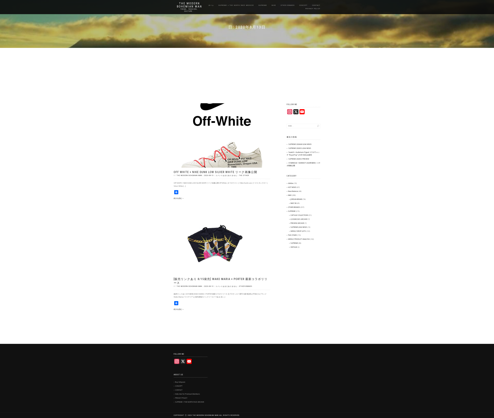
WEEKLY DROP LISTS (298, 231)
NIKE (274, 5)
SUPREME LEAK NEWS (298, 227)
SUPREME (263, 5)
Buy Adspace (180, 382)
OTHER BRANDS (288, 5)
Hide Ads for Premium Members (187, 394)
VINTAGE (293, 247)
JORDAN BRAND (296, 199)
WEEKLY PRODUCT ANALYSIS (299, 239)
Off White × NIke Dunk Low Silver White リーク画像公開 (215, 172)
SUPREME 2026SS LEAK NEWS (299, 148)
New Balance (293, 191)
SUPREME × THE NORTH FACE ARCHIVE (236, 5)
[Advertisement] (247, 67)
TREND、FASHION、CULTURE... (189, 10)
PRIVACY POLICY (312, 9)
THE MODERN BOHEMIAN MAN (189, 5)
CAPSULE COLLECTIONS (299, 215)
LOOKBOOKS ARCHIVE (298, 219)
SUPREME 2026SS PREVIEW (298, 159)
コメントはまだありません (226, 175)
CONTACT (316, 5)
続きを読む (178, 198)
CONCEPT (303, 5)
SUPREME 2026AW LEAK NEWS (300, 144)
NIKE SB (293, 203)
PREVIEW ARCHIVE (297, 223)
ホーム (211, 5)
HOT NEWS (292, 187)
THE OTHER (244, 175)
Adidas (290, 183)
